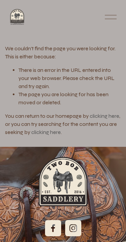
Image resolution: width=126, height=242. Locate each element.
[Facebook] (53, 228)
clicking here (104, 116)
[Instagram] (73, 228)
